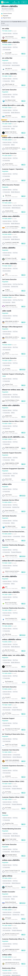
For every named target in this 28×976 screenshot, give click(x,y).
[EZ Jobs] (5, 2)
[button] (19, 2)
